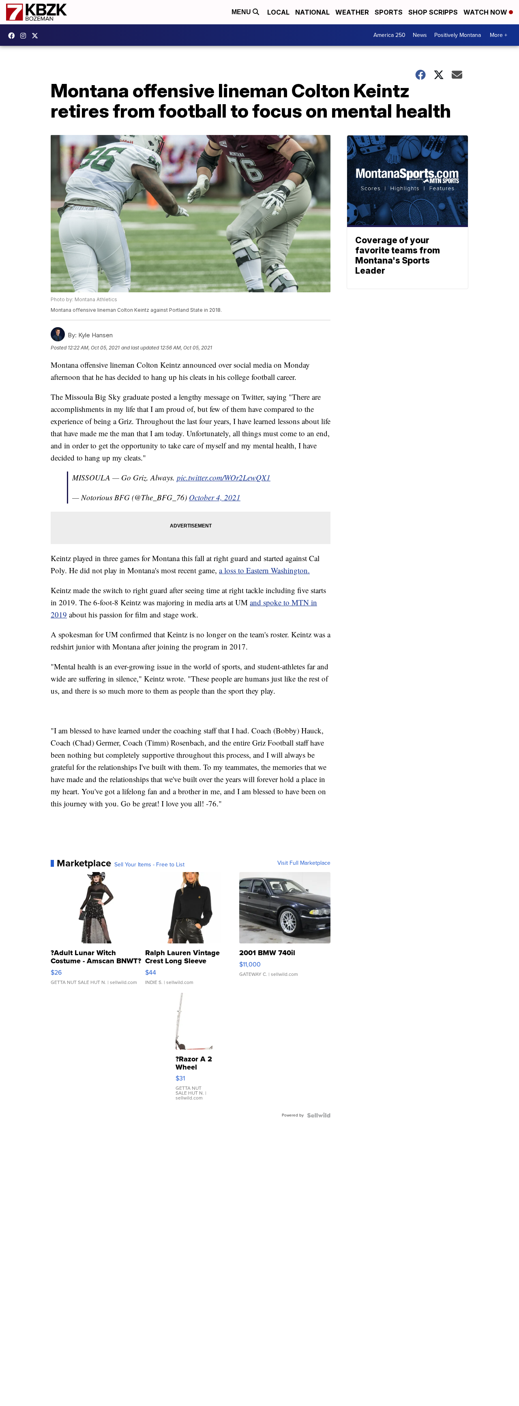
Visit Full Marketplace (303, 863)
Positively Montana (457, 35)
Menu (242, 12)
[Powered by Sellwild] (318, 1115)
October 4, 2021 (214, 497)
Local (278, 12)
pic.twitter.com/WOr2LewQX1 (223, 477)
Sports (389, 12)
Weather (352, 12)
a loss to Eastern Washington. (264, 570)
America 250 (389, 35)
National (312, 12)
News (420, 35)
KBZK (37, 35)
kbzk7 (13, 35)
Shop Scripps (433, 12)
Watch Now (486, 12)
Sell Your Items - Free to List (149, 865)
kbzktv (25, 35)
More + (498, 35)
